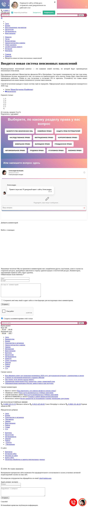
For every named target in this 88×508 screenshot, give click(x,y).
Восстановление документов (15, 27)
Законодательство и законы (15, 43)
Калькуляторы (10, 41)
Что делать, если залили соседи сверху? (19, 379)
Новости (8, 37)
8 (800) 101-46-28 (74, 404)
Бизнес (7, 25)
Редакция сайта (10, 454)
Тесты (7, 39)
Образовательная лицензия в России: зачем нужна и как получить (29, 383)
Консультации (10, 33)
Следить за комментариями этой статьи (18, 318)
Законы (8, 347)
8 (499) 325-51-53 (9, 404)
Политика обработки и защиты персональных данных (25, 459)
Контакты (8, 51)
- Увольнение (10, 444)
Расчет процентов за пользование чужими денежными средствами (44, 398)
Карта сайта (9, 457)
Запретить (37, 12)
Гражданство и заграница (14, 343)
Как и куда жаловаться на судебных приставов (36, 393)
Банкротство (9, 339)
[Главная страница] (5, 22)
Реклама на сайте (11, 455)
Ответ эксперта (10, 45)
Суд (6, 368)
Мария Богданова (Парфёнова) (22, 89)
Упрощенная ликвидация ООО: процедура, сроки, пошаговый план (30, 381)
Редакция (8, 49)
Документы (9, 419)
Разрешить (49, 12)
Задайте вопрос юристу (13, 47)
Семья (7, 366)
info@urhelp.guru (45, 478)
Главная (8, 54)
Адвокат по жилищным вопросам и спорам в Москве (24, 377)
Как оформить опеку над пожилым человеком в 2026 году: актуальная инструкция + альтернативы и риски (44, 375)
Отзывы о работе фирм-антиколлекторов (43, 396)
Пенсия (8, 362)
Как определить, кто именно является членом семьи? (36, 391)
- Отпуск (8, 442)
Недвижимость (10, 31)
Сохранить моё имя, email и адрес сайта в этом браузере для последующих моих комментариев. (38, 300)
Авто (7, 24)
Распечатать (11, 91)
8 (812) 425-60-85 (38, 404)
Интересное (9, 349)
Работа (7, 364)
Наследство (9, 29)
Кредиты (8, 353)
